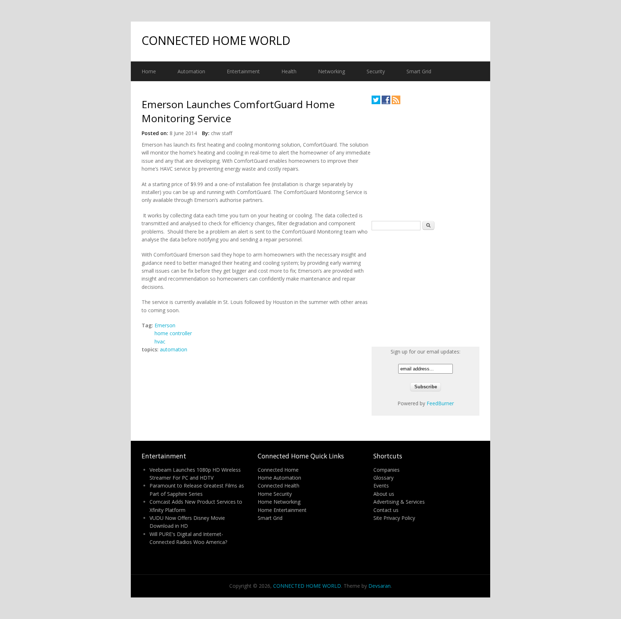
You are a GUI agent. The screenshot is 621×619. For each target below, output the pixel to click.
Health (288, 71)
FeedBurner (440, 403)
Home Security (275, 493)
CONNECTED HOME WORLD (216, 40)
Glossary (383, 477)
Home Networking (279, 501)
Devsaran (379, 585)
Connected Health (278, 485)
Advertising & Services (399, 501)
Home (149, 71)
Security (376, 71)
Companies (386, 469)
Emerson (165, 325)
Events (381, 485)
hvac (160, 341)
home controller (173, 333)
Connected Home (278, 469)
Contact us (386, 510)
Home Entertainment (282, 510)
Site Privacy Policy (394, 517)
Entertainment (243, 71)
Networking (331, 71)
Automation (191, 71)
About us (383, 493)
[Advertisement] (425, 162)
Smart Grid (418, 71)
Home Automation (279, 477)
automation (173, 349)
